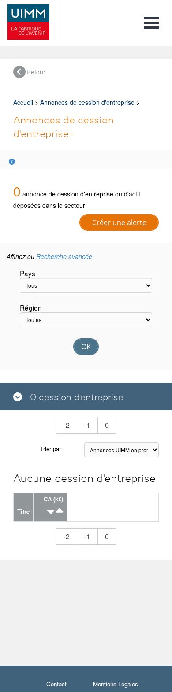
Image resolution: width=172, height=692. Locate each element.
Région (31, 307)
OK (86, 347)
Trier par (50, 448)
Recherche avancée (64, 256)
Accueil (23, 102)
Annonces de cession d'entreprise (87, 102)
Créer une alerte (119, 222)
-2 (70, 424)
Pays (27, 273)
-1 (91, 424)
